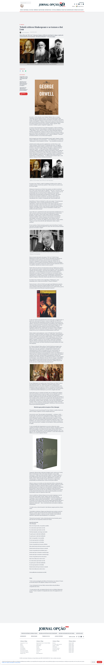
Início (21, 9)
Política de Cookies (5, 662)
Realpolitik (55, 650)
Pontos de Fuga (56, 649)
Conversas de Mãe (24, 650)
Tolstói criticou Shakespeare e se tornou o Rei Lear (41, 28)
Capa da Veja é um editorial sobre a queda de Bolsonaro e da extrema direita (24, 89)
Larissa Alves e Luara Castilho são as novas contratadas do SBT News (24, 78)
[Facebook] (74, 4)
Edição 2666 (71, 645)
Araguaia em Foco (24, 643)
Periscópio (55, 646)
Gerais (37, 646)
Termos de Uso (17, 662)
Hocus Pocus (39, 649)
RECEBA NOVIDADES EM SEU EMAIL (66, 633)
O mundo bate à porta (57, 644)
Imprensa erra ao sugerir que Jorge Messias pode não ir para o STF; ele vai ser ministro (23, 83)
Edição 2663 (71, 649)
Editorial (26, 9)
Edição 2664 (71, 648)
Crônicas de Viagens (24, 652)
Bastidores (41, 9)
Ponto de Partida (56, 648)
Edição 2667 (71, 644)
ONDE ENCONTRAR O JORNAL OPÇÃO (29, 633)
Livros (37, 652)
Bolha (21, 644)
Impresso (36, 9)
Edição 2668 (71, 643)
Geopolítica (38, 645)
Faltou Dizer (38, 644)
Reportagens (70, 9)
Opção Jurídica (56, 645)
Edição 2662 (71, 650)
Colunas (31, 9)
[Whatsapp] (83, 4)
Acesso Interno (59, 636)
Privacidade (34, 636)
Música (54, 643)
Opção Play (64, 9)
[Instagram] (76, 4)
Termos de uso (46, 636)
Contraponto (22, 649)
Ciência (21, 645)
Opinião (76, 9)
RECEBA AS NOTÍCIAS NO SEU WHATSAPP (48, 633)
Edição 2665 (71, 646)
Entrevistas (48, 9)
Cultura (53, 9)
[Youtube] (79, 4)
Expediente (23, 636)
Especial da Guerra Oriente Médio (43, 643)
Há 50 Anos (80, 9)
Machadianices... (39, 653)
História (37, 648)
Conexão (22, 646)
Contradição (22, 648)
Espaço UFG (22, 653)
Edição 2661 (71, 652)
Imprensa (58, 9)
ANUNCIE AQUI (79, 633)
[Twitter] (81, 4)
